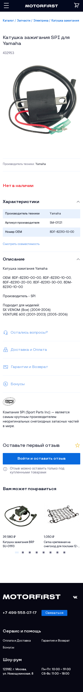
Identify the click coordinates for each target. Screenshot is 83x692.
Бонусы (8, 648)
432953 (8, 53)
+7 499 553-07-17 (20, 613)
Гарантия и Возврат (56, 641)
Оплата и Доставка (17, 641)
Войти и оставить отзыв (42, 458)
